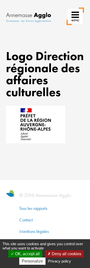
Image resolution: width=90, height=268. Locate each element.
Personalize (32, 261)
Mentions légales (34, 231)
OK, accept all (27, 254)
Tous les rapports (33, 208)
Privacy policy (59, 261)
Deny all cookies (66, 254)
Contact (26, 220)
